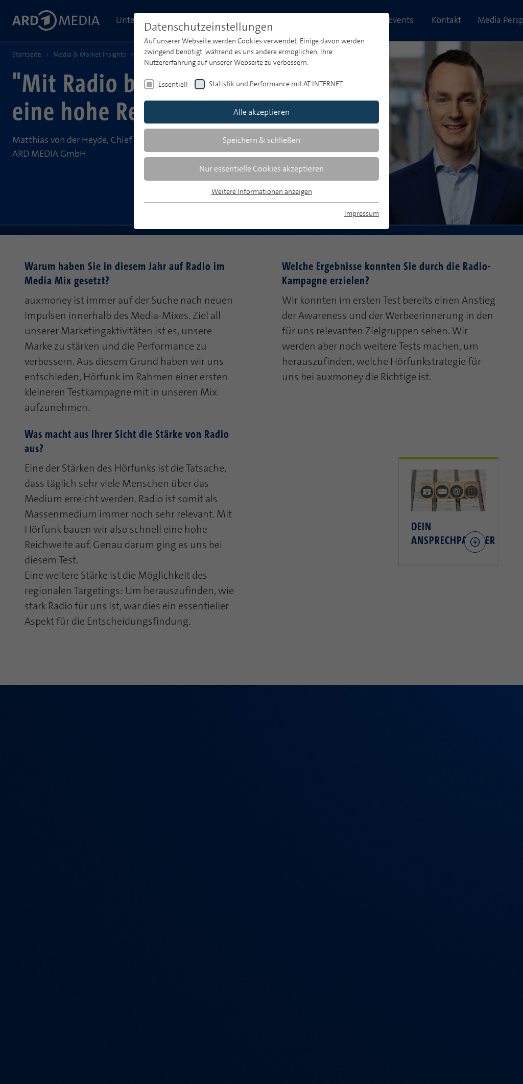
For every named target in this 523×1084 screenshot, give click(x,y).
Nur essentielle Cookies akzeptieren (261, 168)
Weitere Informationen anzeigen (261, 191)
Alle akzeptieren (261, 112)
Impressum (361, 213)
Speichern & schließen (261, 140)
